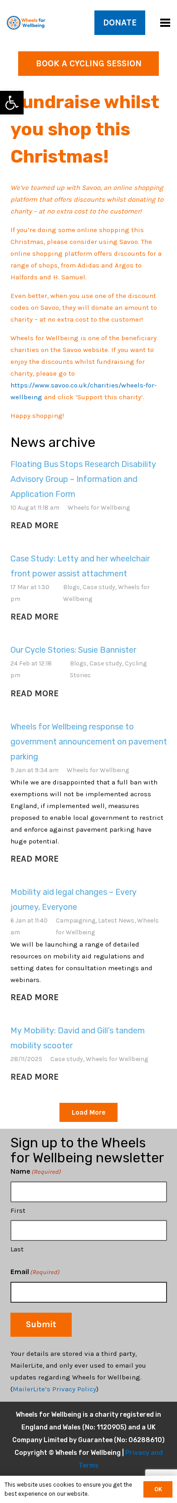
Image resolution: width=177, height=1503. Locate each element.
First (17, 1210)
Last (17, 1249)
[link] (12, 102)
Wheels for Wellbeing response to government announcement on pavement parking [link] (88, 742)
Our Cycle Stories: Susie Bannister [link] (73, 650)
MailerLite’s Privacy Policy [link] (54, 1389)
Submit (41, 1324)
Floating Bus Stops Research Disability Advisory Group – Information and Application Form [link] (83, 479)
